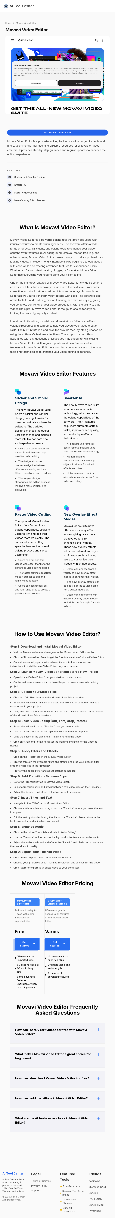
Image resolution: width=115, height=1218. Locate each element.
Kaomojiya (94, 1180)
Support (36, 1190)
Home (8, 23)
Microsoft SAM (97, 1186)
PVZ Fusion (95, 1198)
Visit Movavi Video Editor (57, 132)
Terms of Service (41, 1180)
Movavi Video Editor (26, 23)
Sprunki (93, 1192)
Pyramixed (95, 1210)
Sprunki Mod (96, 1204)
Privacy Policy (39, 1185)
